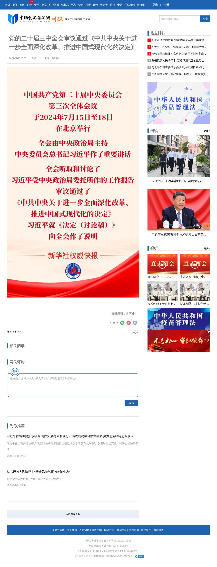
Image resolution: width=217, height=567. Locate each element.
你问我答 (121, 530)
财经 (29, 4)
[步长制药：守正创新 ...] (162, 291)
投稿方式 (109, 530)
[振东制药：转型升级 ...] (195, 291)
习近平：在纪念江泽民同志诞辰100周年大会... (179, 46)
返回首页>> (14, 331)
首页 (7, 4)
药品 (44, 4)
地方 (73, 4)
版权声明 (97, 530)
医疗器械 (54, 4)
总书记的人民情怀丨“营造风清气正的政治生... (179, 60)
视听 (88, 4)
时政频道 (77, 18)
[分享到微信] (123, 323)
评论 (95, 4)
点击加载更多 (73, 514)
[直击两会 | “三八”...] (162, 264)
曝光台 (104, 4)
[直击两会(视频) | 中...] (195, 264)
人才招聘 (84, 530)
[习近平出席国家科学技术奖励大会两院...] (178, 209)
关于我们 (72, 530)
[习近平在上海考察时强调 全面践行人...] (178, 156)
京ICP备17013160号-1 (127, 551)
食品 (36, 4)
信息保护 (146, 530)
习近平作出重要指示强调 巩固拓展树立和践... (179, 67)
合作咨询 (134, 530)
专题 (119, 4)
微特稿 (141, 4)
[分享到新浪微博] (129, 323)
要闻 (14, 4)
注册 (166, 4)
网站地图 (158, 530)
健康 (80, 4)
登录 (155, 4)
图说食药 (130, 4)
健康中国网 (58, 530)
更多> (207, 130)
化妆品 (65, 4)
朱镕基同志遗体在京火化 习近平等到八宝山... (179, 53)
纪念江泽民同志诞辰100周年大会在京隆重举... (179, 40)
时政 (22, 4)
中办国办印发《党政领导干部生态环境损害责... (180, 74)
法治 (112, 4)
